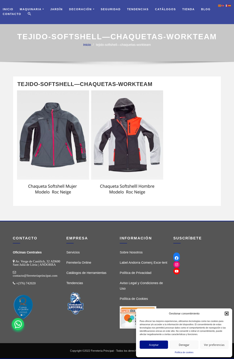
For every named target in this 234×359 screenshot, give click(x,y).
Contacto (12, 14)
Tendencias (138, 9)
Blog (206, 9)
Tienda (188, 9)
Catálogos (165, 9)
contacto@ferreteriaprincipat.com (35, 275)
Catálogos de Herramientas (86, 273)
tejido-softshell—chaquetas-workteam (123, 45)
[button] (227, 313)
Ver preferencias (214, 345)
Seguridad (111, 9)
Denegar (184, 345)
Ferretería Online (78, 262)
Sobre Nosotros (131, 252)
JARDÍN (56, 9)
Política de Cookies (134, 299)
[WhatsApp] (18, 324)
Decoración (81, 9)
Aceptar (154, 345)
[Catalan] (219, 5)
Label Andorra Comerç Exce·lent (143, 262)
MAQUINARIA (31, 9)
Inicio (8, 9)
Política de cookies (184, 352)
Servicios (73, 252)
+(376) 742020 (26, 283)
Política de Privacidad (135, 273)
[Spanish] (229, 5)
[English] (223, 5)
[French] (226, 5)
